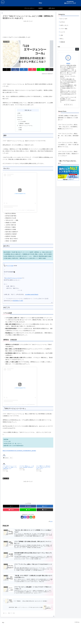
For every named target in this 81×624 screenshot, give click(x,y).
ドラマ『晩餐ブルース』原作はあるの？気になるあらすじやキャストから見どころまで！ (43, 467)
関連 (21, 129)
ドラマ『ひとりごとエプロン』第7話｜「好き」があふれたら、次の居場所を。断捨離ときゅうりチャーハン (68, 126)
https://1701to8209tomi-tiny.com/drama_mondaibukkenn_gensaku (19, 450)
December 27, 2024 (18, 300)
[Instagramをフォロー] (25, 517)
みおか (68, 63)
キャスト (20, 115)
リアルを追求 (23, 121)
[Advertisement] (28, 28)
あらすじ (20, 117)
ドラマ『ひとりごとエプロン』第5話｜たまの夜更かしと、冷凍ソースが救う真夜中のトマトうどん (68, 144)
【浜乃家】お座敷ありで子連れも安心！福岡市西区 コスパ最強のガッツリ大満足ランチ (68, 117)
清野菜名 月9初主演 (24, 123)
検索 (59, 46)
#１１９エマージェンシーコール (13, 278)
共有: (21, 127)
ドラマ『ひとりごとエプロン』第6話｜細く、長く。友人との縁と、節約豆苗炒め (68, 135)
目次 (26, 110)
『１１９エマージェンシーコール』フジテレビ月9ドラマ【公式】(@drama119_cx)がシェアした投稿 (24, 210)
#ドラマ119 (10, 265)
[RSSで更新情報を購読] (34, 517)
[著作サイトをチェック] (22, 517)
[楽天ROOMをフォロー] (28, 517)
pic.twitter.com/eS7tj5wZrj (31, 294)
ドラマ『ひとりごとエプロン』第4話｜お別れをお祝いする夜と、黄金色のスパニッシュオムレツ (68, 153)
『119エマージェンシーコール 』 (25, 125)
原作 (19, 113)
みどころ (20, 119)
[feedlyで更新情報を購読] (31, 517)
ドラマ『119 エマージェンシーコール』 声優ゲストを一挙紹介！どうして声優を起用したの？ (10, 467)
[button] (49, 69)
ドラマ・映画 (6, 478)
